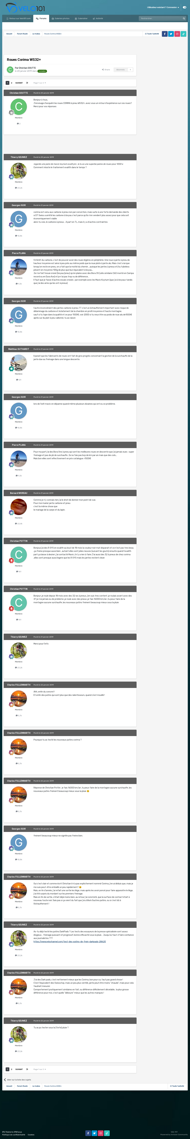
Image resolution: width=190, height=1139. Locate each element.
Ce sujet (174, 18)
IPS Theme (6, 1132)
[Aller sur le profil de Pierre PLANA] (19, 267)
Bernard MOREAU (18, 493)
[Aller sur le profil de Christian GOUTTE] (10, 69)
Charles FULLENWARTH (18, 685)
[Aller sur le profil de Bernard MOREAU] (19, 507)
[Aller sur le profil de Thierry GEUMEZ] (19, 171)
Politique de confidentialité (13, 1135)
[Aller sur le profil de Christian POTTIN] (19, 555)
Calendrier (82, 18)
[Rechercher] (184, 18)
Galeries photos (61, 18)
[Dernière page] (27, 83)
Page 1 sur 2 (39, 83)
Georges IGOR (19, 205)
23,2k (19, 188)
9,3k (20, 284)
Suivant (19, 83)
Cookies (31, 1135)
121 (19, 380)
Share (107, 70)
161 (19, 571)
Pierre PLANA (19, 253)
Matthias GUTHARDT (18, 349)
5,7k (20, 715)
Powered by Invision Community (174, 1135)
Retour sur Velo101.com (20, 18)
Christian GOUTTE (27, 68)
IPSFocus (18, 1132)
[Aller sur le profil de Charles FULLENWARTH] (19, 698)
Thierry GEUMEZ (19, 157)
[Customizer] (184, 7)
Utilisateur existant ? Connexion (162, 7)
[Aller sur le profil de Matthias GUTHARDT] (19, 363)
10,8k (19, 236)
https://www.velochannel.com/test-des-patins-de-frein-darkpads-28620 (70, 941)
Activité (99, 18)
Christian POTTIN (18, 541)
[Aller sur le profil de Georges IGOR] (19, 219)
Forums (42, 18)
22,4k (19, 524)
